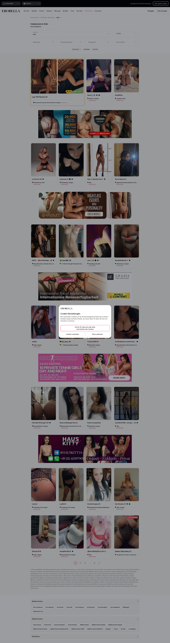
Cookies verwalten (72, 334)
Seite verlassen (97, 334)
